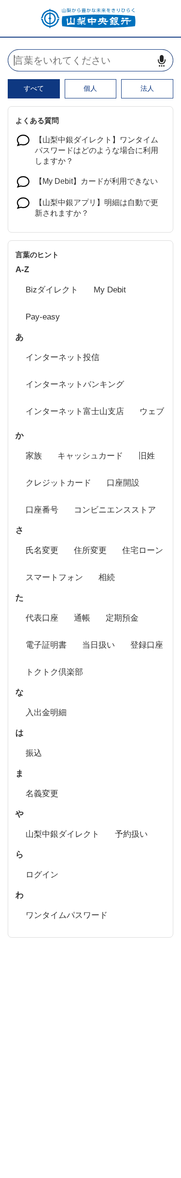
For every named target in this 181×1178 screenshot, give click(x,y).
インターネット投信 (62, 357)
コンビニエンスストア (115, 509)
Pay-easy (43, 316)
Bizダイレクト (52, 289)
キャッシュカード (90, 455)
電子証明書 (46, 645)
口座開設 (123, 482)
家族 (34, 455)
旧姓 (147, 455)
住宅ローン (142, 550)
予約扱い (131, 834)
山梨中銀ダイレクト (62, 834)
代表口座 (42, 618)
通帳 (82, 618)
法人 (147, 88)
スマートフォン (54, 577)
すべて (34, 88)
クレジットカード (58, 482)
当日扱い (98, 645)
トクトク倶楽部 (54, 672)
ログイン (42, 874)
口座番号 (42, 509)
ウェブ (151, 411)
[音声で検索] (162, 60)
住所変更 (90, 550)
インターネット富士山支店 (75, 411)
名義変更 (42, 793)
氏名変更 (42, 550)
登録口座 (146, 645)
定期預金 (122, 618)
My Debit (110, 289)
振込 (34, 753)
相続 (106, 577)
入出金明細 (46, 712)
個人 (90, 88)
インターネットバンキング (75, 384)
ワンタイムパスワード (67, 915)
